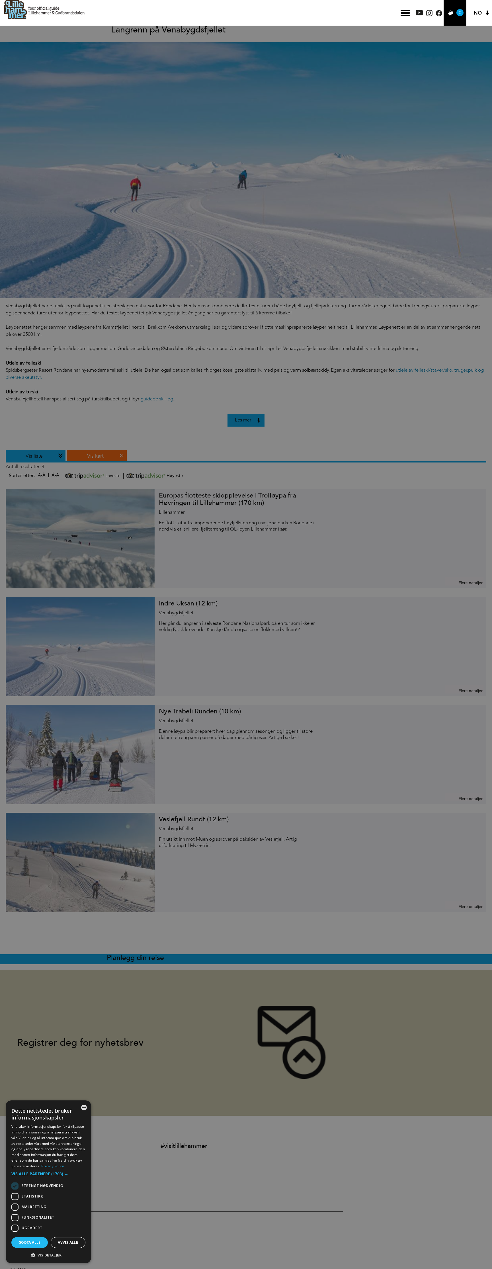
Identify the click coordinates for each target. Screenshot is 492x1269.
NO (478, 13)
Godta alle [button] (30, 1242)
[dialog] (48, 1181)
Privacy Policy (52, 1166)
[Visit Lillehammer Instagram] (429, 15)
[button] (48, 1174)
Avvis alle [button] (68, 1242)
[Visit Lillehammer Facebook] (439, 15)
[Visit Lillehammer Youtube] (419, 14)
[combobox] (84, 1107)
